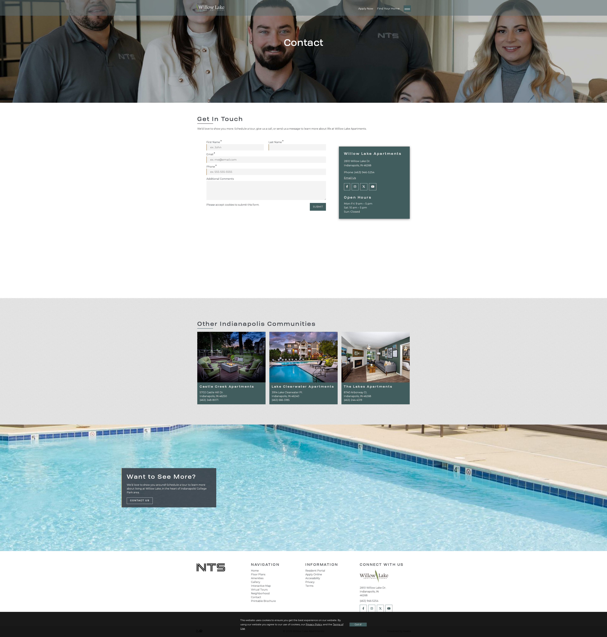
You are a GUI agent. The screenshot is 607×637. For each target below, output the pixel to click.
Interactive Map (261, 585)
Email (209, 154)
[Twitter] (363, 186)
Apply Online (313, 574)
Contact (256, 597)
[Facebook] (347, 186)
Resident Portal (315, 570)
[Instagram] (355, 186)
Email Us (350, 177)
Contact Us (140, 501)
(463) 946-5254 (364, 172)
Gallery (255, 582)
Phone (210, 166)
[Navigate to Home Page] (210, 7)
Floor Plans (258, 574)
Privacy (310, 582)
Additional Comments (220, 178)
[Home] (374, 577)
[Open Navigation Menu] (407, 8)
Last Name (275, 142)
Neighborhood (260, 593)
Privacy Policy (314, 624)
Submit (318, 206)
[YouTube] (373, 186)
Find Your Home (388, 8)
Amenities (257, 578)
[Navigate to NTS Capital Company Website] (211, 568)
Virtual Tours (259, 589)
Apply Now (365, 8)
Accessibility (312, 578)
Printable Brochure (263, 601)
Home (255, 570)
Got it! (358, 624)
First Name (213, 142)
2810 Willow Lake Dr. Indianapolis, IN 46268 (373, 591)
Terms (309, 585)
